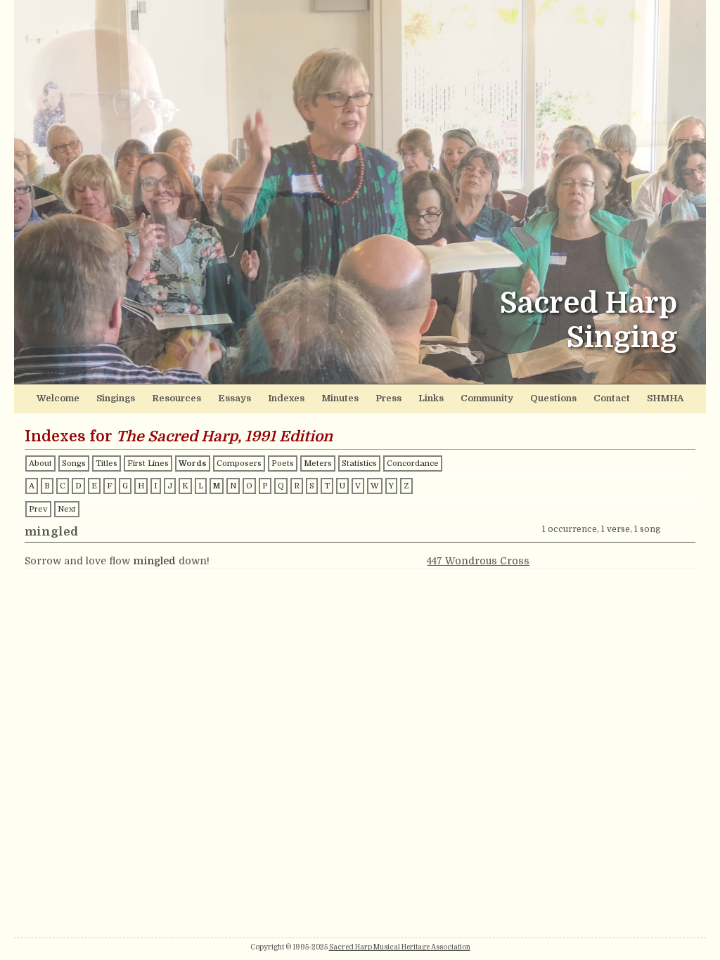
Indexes (286, 398)
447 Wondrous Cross (478, 560)
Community (487, 398)
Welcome (58, 398)
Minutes (340, 398)
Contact (611, 398)
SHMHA (665, 398)
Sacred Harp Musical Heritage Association (399, 947)
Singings (115, 398)
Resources (176, 398)
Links (431, 398)
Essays (234, 398)
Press (388, 398)
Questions (553, 398)
